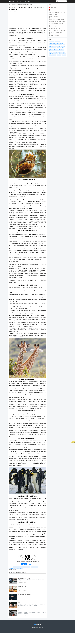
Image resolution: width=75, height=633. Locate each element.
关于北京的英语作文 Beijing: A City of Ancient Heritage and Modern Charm (62, 12)
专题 (25, 1)
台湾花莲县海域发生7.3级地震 (55, 26)
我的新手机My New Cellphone (24, 594)
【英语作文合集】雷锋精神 (55, 35)
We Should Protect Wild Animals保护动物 (16, 568)
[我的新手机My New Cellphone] (13, 597)
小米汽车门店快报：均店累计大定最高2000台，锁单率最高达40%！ (61, 30)
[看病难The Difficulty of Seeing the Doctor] (13, 613)
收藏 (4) (30, 564)
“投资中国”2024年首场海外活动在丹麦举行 (57, 19)
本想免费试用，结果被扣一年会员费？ (57, 32)
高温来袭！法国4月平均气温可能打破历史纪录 (57, 21)
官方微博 (36, 627)
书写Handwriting (21, 602)
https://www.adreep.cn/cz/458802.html (19, 572)
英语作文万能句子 (53, 7)
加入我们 (41, 627)
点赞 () (24, 564)
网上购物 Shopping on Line (24, 578)
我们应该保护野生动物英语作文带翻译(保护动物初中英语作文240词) (22, 4)
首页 (17, 1)
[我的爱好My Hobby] (13, 589)
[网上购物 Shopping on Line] (13, 581)
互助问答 (28, 1)
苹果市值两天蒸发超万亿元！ (55, 28)
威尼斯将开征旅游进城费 (54, 16)
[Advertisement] (27, 20)
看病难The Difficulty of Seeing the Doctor (27, 610)
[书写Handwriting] (13, 605)
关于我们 (33, 627)
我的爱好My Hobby (22, 586)
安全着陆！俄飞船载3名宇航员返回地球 (56, 23)
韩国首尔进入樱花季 (53, 14)
